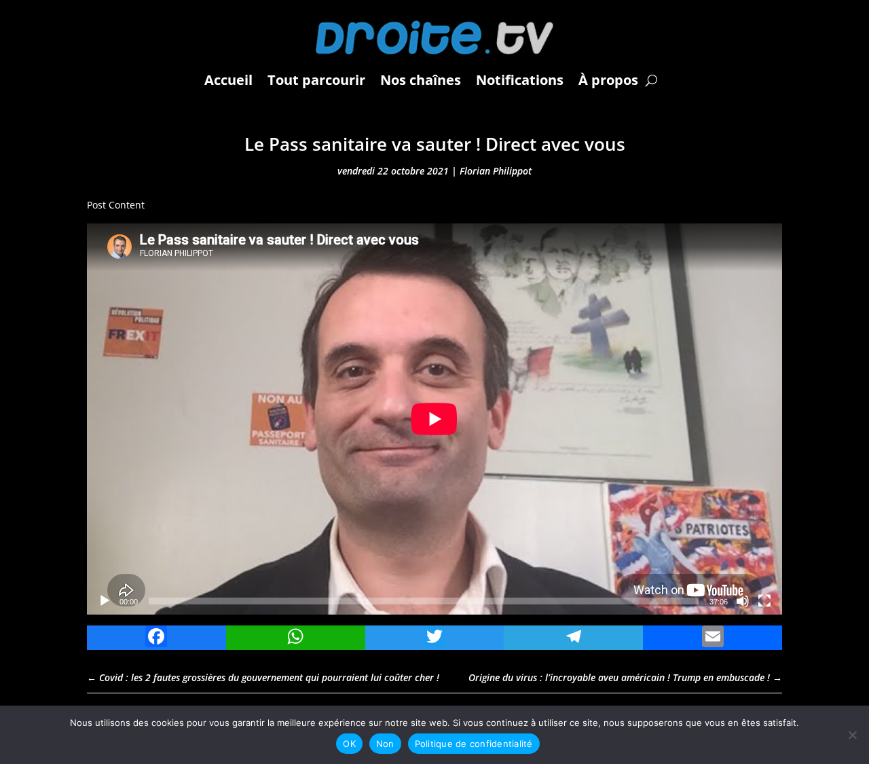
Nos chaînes (420, 80)
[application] (434, 419)
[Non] (852, 735)
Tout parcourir (316, 80)
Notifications (519, 80)
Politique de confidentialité (474, 743)
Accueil (228, 80)
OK (349, 743)
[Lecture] (104, 601)
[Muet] (743, 601)
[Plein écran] (764, 601)
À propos (608, 80)
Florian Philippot (496, 170)
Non (385, 743)
